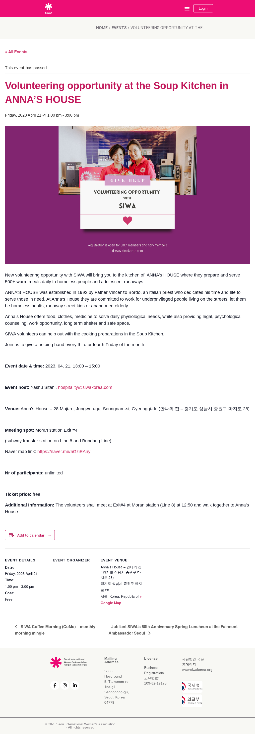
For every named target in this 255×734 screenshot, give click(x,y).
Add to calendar (30, 535)
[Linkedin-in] (74, 685)
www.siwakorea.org (197, 670)
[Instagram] (64, 685)
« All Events (16, 51)
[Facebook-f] (54, 685)
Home (102, 27)
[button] (187, 8)
